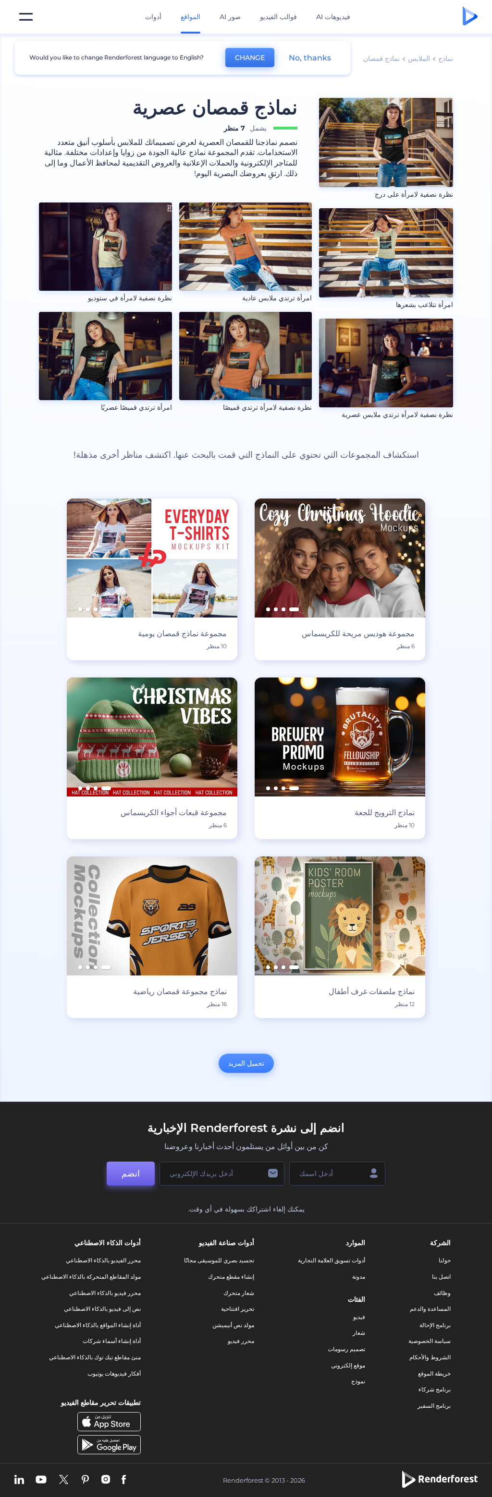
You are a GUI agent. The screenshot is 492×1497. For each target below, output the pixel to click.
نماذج (445, 58)
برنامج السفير (434, 1405)
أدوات (153, 16)
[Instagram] (105, 1480)
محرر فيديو (241, 1340)
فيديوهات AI (333, 16)
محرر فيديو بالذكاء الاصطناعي (105, 1292)
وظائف (442, 1292)
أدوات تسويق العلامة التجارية (331, 1260)
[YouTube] (41, 1480)
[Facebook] (124, 1480)
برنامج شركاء (434, 1389)
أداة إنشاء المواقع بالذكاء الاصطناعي (98, 1325)
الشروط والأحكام (430, 1357)
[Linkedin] (19, 1480)
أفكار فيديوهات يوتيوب (114, 1373)
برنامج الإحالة (435, 1325)
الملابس (419, 58)
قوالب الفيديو (278, 16)
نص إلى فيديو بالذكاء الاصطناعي (102, 1308)
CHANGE (250, 57)
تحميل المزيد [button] (246, 1063)
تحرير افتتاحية (237, 1308)
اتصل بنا (441, 1276)
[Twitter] (63, 1480)
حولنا (445, 1260)
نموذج (358, 1381)
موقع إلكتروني (348, 1365)
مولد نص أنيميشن (233, 1325)
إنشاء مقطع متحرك (231, 1276)
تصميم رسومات (346, 1349)
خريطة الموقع (434, 1373)
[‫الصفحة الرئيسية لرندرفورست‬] (470, 16)
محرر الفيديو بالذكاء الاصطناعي (103, 1260)
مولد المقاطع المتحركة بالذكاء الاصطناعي (91, 1276)
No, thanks (310, 57)
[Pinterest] (85, 1480)
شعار (359, 1332)
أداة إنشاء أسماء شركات (112, 1340)
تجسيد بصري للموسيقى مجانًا (219, 1260)
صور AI (230, 16)
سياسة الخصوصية (429, 1340)
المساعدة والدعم (430, 1308)
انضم (131, 1173)
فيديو (359, 1316)
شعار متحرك (238, 1292)
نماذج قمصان (381, 58)
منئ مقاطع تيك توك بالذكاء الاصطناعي (95, 1357)
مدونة (358, 1276)
